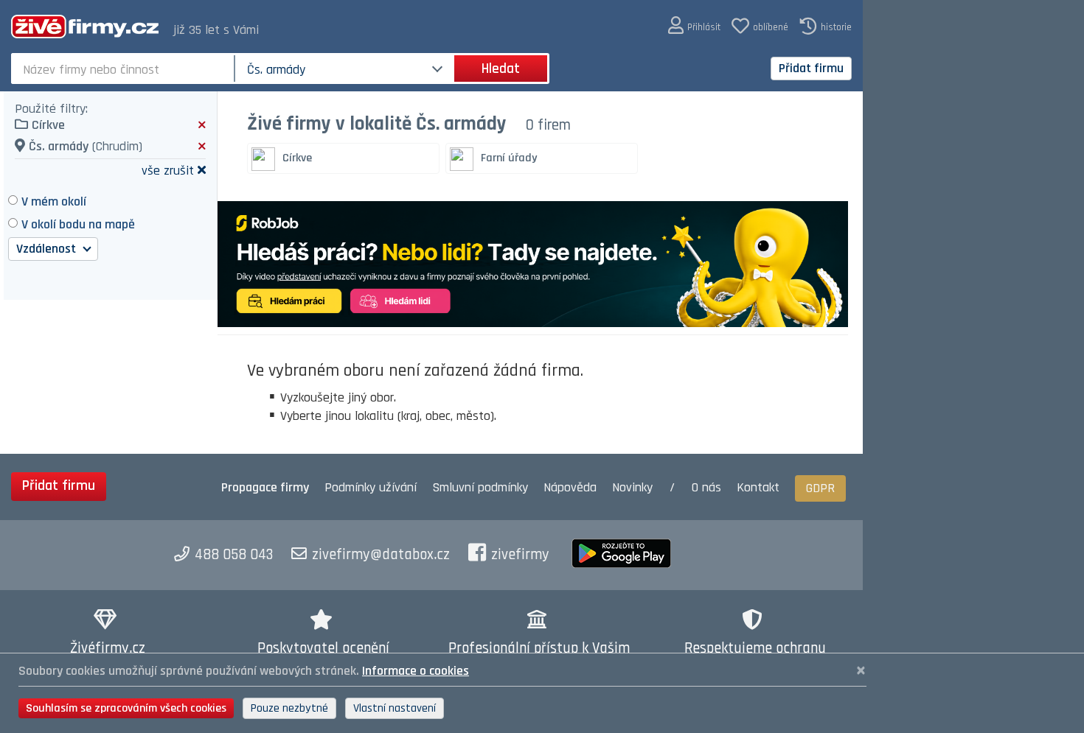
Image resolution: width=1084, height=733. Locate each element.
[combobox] (124, 68)
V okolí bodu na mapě (78, 224)
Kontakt (758, 487)
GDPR (820, 488)
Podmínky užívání (370, 487)
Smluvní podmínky (480, 487)
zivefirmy (520, 554)
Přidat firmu (811, 68)
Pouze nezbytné (289, 708)
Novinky (632, 487)
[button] (694, 26)
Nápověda (570, 487)
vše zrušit (168, 170)
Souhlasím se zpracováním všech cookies (126, 708)
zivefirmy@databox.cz (381, 554)
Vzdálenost (47, 248)
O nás (706, 487)
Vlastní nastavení (394, 708)
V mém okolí (53, 201)
